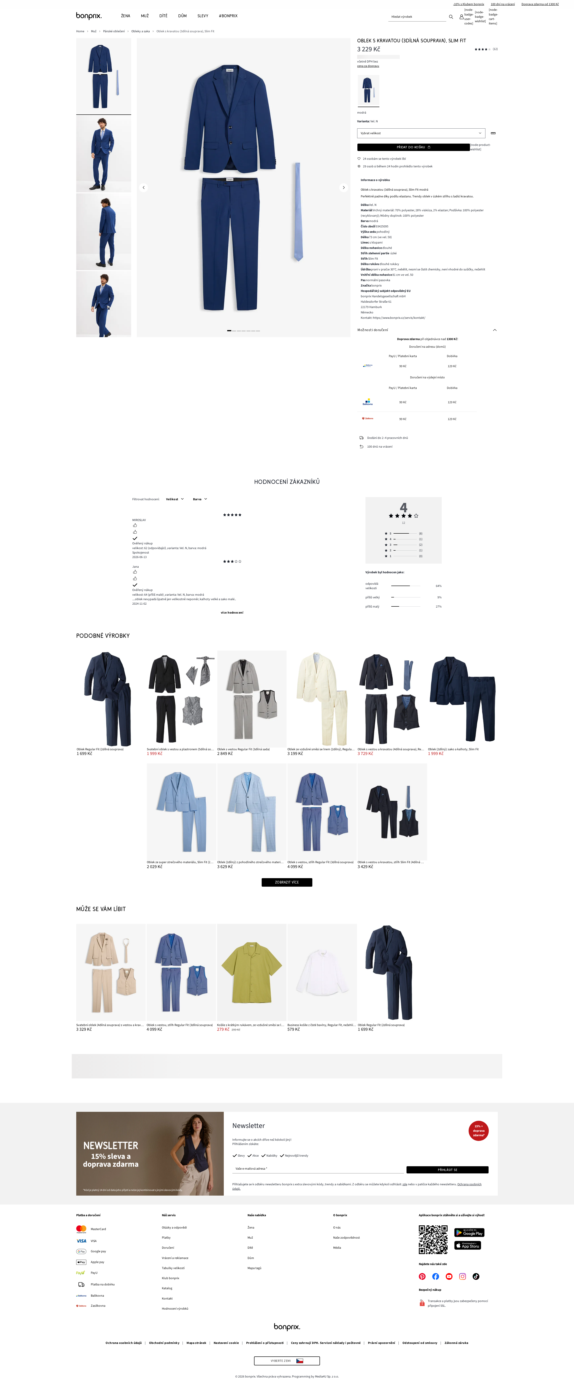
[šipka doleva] (143, 187)
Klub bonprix (170, 1278)
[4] (243, 330)
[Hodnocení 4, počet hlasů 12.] (483, 49)
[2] (234, 330)
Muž (250, 1237)
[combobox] (417, 17)
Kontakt (167, 1298)
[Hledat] (451, 16)
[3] (239, 330)
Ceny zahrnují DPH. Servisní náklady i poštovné (326, 1343)
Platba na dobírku (103, 1284)
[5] (248, 330)
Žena (251, 1227)
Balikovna (97, 1295)
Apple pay (97, 1262)
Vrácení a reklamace (175, 1258)
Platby (166, 1237)
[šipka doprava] (343, 187)
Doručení (168, 1248)
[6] (253, 330)
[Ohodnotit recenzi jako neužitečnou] (135, 532)
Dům (251, 1258)
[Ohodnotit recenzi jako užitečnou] (135, 525)
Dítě (250, 1248)
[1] (229, 330)
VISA (94, 1241)
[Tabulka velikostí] (493, 133)
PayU (94, 1273)
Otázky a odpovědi (174, 1227)
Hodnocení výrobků (175, 1308)
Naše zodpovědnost (346, 1237)
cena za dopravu (368, 66)
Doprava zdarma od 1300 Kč (540, 4)
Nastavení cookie (226, 1343)
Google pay (98, 1251)
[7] (258, 330)
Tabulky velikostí (173, 1268)
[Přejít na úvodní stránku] (98, 16)
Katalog (167, 1288)
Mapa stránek (197, 1343)
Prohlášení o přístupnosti (265, 1343)
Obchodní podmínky (164, 1343)
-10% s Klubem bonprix (468, 4)
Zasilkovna (98, 1306)
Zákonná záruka (456, 1343)
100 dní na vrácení (503, 4)
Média (337, 1248)
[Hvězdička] (224, 515)
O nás (337, 1227)
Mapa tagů (254, 1268)
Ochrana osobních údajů (124, 1343)
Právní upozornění (381, 1343)
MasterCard (98, 1229)
